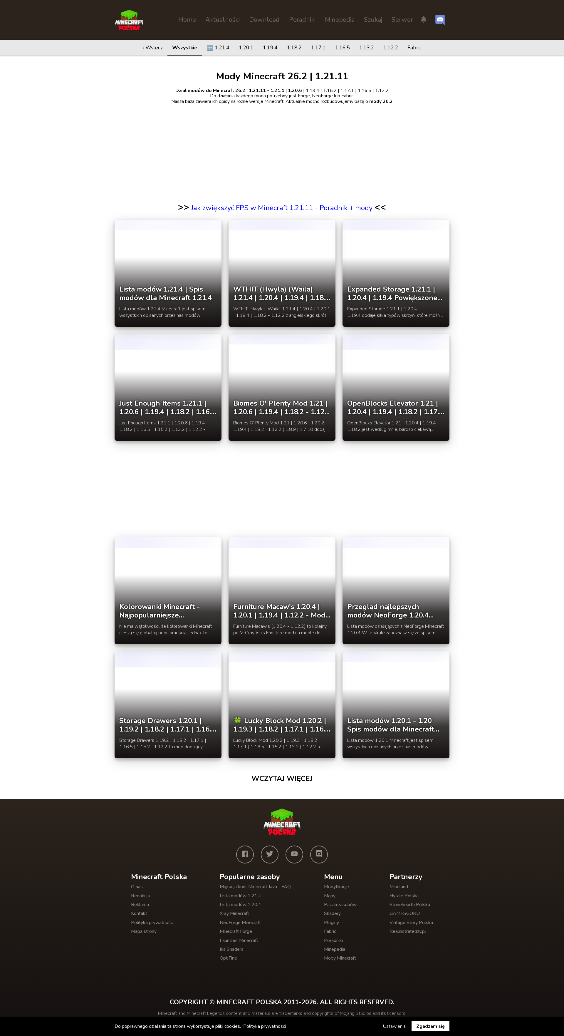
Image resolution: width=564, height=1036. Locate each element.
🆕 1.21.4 (218, 47)
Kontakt (139, 913)
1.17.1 (318, 47)
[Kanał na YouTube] (294, 854)
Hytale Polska (404, 896)
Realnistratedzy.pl (408, 931)
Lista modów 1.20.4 (240, 904)
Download (264, 19)
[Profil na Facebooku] (245, 854)
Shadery (332, 913)
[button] (424, 20)
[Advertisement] (282, 150)
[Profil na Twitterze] (269, 854)
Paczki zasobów (340, 904)
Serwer (402, 19)
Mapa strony (144, 931)
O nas (137, 886)
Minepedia (340, 19)
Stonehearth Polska (410, 904)
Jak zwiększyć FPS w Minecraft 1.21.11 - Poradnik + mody (281, 207)
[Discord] (319, 854)
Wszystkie (184, 47)
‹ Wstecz (152, 47)
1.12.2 (390, 47)
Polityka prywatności (152, 922)
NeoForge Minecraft (240, 922)
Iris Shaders (232, 949)
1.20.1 (246, 47)
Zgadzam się (430, 1026)
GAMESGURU (405, 913)
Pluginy (331, 922)
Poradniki (302, 19)
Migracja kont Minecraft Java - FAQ (255, 886)
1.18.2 (294, 47)
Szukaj (373, 19)
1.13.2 (366, 47)
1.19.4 (270, 47)
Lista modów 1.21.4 (240, 896)
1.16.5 (342, 47)
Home (187, 19)
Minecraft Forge (236, 931)
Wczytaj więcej (282, 778)
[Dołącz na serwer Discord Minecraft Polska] (440, 20)
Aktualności (222, 19)
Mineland (399, 886)
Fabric (414, 47)
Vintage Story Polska (411, 922)
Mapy (329, 896)
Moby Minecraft (340, 958)
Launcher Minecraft (239, 940)
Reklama (140, 904)
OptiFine (228, 958)
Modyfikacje (336, 886)
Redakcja (140, 896)
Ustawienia (394, 1026)
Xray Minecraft (234, 913)
